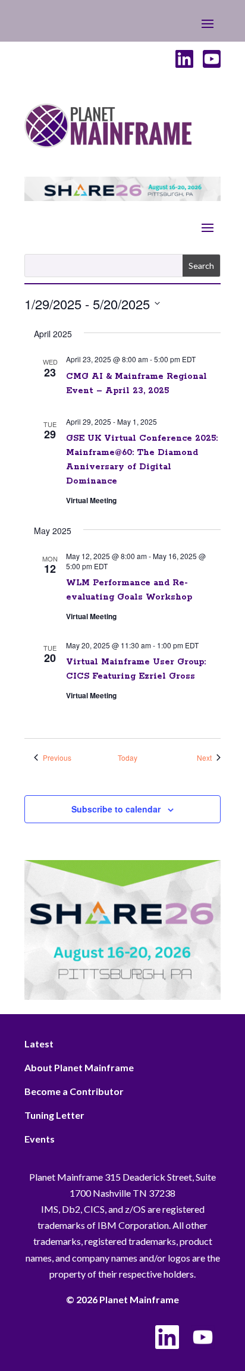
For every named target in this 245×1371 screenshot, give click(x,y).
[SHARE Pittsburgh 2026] (122, 197)
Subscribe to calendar (116, 809)
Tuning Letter (54, 1115)
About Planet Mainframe (79, 1067)
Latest (39, 1043)
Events (39, 1138)
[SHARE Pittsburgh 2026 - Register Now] (122, 996)
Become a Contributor (74, 1091)
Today (127, 758)
